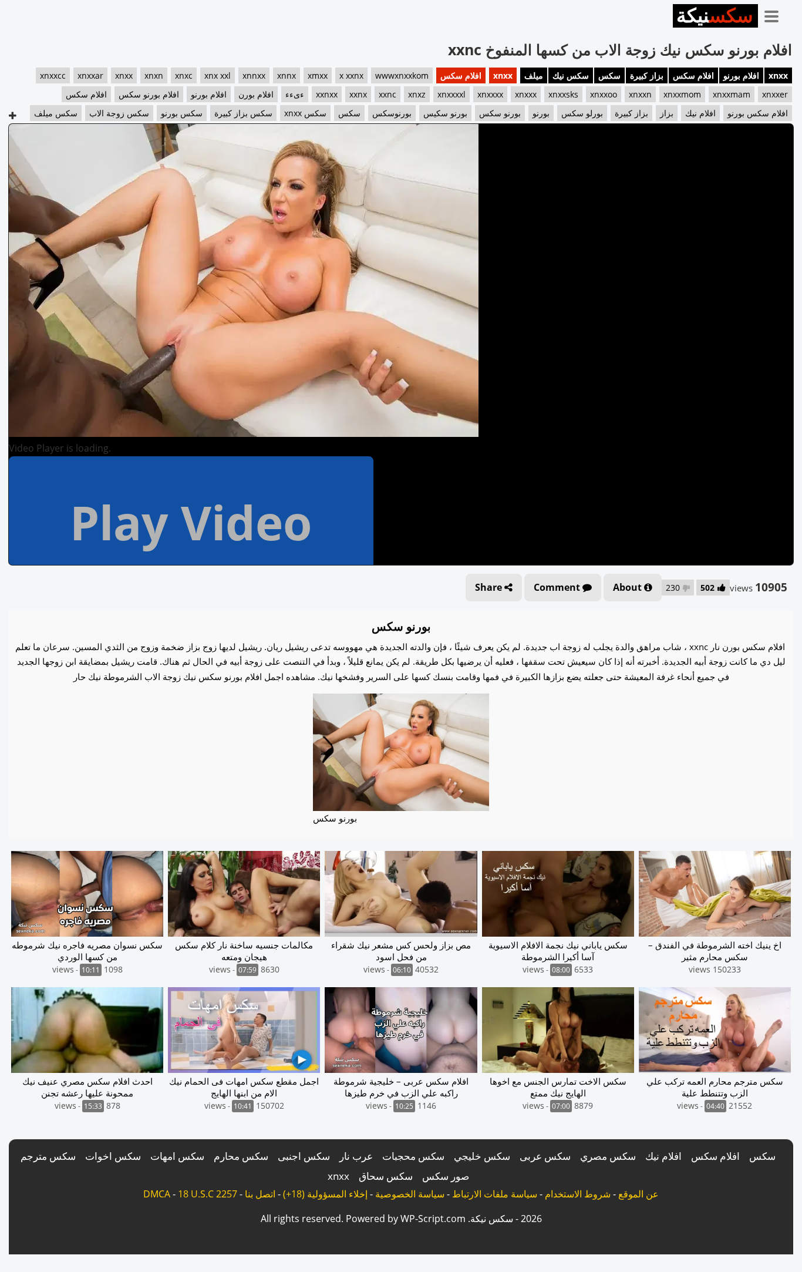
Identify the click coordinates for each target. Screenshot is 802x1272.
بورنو (541, 113)
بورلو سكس (582, 113)
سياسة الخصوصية (409, 1193)
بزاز (666, 113)
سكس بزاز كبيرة (243, 113)
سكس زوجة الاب (119, 113)
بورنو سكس (500, 113)
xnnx (286, 75)
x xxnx (351, 75)
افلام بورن (256, 94)
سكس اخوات (113, 1156)
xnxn (153, 75)
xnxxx (526, 94)
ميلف (533, 75)
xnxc (184, 75)
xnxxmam (731, 94)
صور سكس (445, 1176)
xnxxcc (53, 75)
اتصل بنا (260, 1193)
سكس (609, 75)
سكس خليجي (482, 1156)
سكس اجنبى (304, 1156)
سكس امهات (177, 1156)
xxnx (358, 94)
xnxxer (775, 94)
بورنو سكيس (445, 113)
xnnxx (253, 75)
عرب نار (356, 1156)
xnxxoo (603, 94)
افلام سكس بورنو (757, 113)
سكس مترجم (48, 1156)
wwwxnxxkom (402, 75)
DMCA (156, 1193)
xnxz (417, 94)
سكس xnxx (305, 113)
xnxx (778, 75)
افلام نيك (700, 113)
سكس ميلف (55, 113)
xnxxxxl (451, 94)
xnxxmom (682, 94)
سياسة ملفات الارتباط (494, 1193)
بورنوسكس (392, 113)
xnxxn (640, 94)
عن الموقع (638, 1193)
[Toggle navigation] (775, 14)
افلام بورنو (741, 75)
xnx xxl (217, 75)
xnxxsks (563, 94)
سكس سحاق (386, 1176)
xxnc (387, 94)
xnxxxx (490, 94)
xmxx (318, 75)
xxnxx (327, 94)
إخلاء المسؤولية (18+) (325, 1193)
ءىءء (294, 94)
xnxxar (90, 75)
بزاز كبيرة (646, 75)
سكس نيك (570, 75)
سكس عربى (545, 1156)
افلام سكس (693, 75)
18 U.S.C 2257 (207, 1193)
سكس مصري (608, 1156)
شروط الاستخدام (578, 1193)
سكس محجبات (413, 1156)
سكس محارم (241, 1156)
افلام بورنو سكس (149, 94)
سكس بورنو (182, 113)
